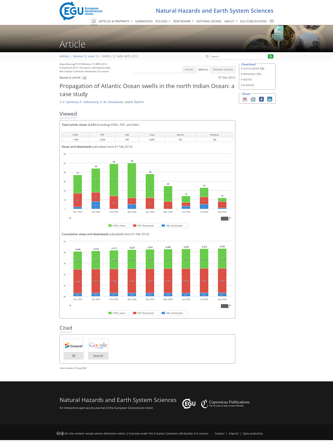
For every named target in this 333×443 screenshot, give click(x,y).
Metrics (203, 69)
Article (189, 69)
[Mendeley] (244, 99)
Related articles (223, 69)
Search (98, 356)
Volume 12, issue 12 (85, 56)
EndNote (248, 85)
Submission (143, 21)
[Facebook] (261, 99)
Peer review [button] (182, 21)
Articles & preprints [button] (114, 21)
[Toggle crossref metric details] (73, 345)
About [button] (229, 21)
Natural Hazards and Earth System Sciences (214, 10)
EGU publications (253, 21)
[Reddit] (253, 99)
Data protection (253, 433)
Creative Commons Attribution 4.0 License (181, 433)
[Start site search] (270, 56)
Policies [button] (161, 21)
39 (73, 356)
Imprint (234, 433)
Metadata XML (252, 74)
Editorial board (208, 21)
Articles (64, 56)
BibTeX (247, 79)
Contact (220, 433)
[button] (207, 56)
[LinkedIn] (269, 99)
